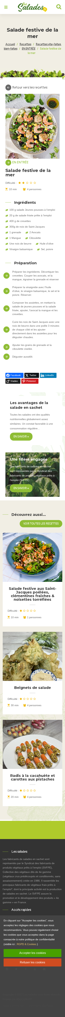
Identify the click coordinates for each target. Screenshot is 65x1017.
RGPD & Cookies (26, 944)
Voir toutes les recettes (41, 523)
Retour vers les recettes (29, 87)
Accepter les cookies (32, 952)
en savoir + (21, 488)
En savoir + (21, 436)
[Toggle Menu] (6, 7)
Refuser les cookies (32, 962)
